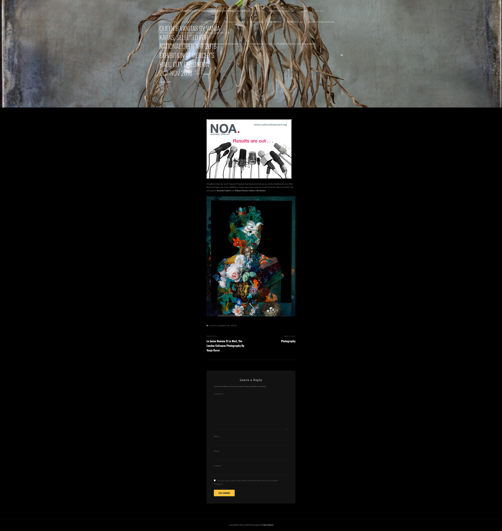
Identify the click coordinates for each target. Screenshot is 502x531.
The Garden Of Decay (190, 33)
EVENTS (213, 325)
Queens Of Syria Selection (321, 22)
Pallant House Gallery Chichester (250, 190)
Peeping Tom (256, 22)
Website (217, 466)
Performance (274, 22)
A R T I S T (259, 11)
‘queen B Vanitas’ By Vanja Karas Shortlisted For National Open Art (215, 11)
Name (216, 436)
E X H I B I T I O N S (167, 22)
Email (216, 451)
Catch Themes (267, 525)
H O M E (204, 22)
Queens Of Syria (295, 22)
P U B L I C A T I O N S (235, 22)
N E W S (216, 22)
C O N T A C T (318, 11)
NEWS (234, 325)
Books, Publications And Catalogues (288, 11)
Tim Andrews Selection (218, 33)
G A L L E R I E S (189, 22)
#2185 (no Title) (167, 11)
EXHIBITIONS (224, 325)
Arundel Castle (224, 190)
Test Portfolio (167, 33)
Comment (219, 394)
